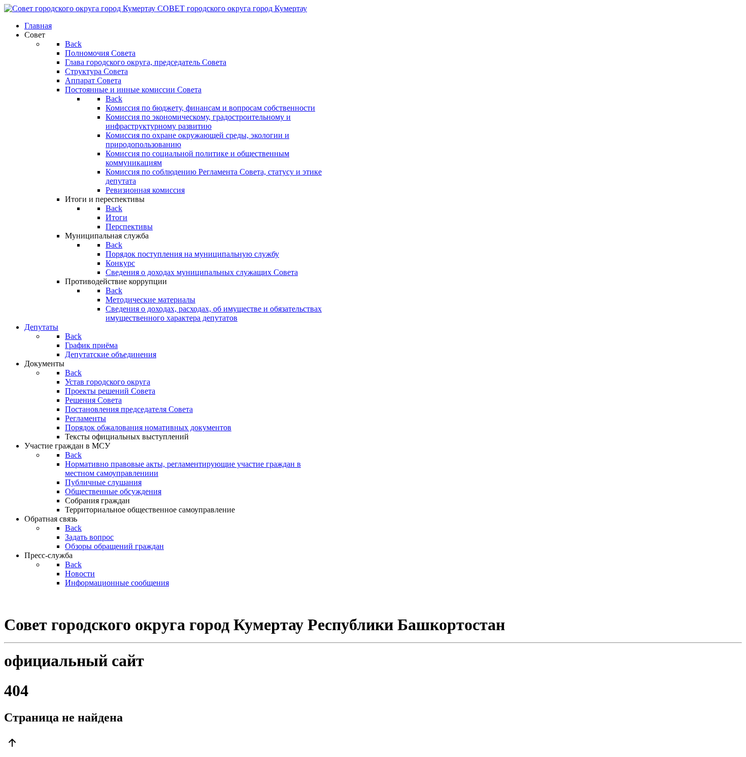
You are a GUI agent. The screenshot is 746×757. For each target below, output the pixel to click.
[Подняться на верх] (373, 744)
